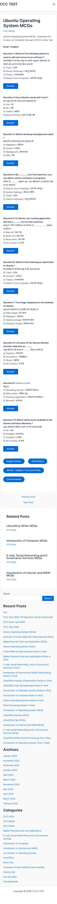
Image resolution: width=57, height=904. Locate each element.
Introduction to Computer (15, 843)
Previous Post (28, 497)
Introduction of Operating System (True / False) (26, 743)
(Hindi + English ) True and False (23, 470)
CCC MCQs (9, 31)
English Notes (14, 461)
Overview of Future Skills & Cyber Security (23, 867)
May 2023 (8, 789)
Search (6, 593)
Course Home (14, 479)
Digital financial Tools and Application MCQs (25, 641)
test (5, 612)
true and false (10, 877)
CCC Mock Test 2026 (14, 622)
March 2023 (9, 798)
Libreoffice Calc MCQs (14, 720)
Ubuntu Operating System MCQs (19, 632)
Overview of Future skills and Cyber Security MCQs (28, 637)
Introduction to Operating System (19, 853)
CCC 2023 (8, 816)
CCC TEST (9, 4)
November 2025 (11, 760)
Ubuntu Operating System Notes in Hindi (23, 700)
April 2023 (8, 794)
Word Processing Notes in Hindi (19, 705)
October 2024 (10, 770)
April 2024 (8, 775)
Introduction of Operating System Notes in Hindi (27, 690)
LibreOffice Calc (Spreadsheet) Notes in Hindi (25, 685)
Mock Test (8, 862)
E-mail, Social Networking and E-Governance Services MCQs (27, 557)
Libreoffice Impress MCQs (16, 715)
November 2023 (11, 784)
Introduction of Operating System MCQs (23, 710)
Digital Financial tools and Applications (22, 830)
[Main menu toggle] (54, 4)
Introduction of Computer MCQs (26, 540)
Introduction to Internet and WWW (20, 848)
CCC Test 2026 (11, 627)
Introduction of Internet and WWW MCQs (28, 574)
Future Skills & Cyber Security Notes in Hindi (25, 651)
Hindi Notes (38, 461)
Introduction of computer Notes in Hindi (23, 695)
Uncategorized (10, 881)
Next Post (28, 502)
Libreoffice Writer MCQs (21, 525)
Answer (11, 86)
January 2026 (10, 756)
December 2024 (11, 765)
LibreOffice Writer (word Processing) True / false (27, 738)
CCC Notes (9, 826)
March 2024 (9, 779)
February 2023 (10, 803)
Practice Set (9, 872)
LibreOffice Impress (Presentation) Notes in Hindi (27, 680)
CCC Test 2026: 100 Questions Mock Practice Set (28, 617)
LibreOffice (8, 857)
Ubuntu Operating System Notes (19, 646)
